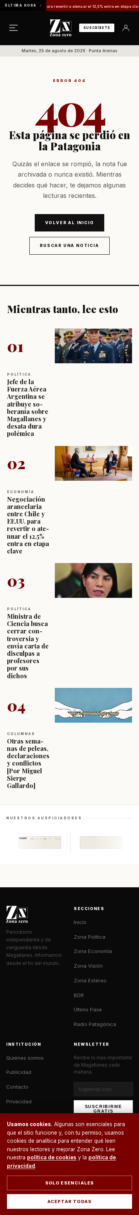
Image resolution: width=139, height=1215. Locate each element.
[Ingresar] (126, 28)
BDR (79, 995)
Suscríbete (96, 28)
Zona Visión (88, 966)
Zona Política (89, 937)
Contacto (17, 1087)
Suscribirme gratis (103, 1108)
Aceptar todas (69, 1201)
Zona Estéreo (90, 980)
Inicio (80, 922)
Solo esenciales (69, 1183)
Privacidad (19, 1101)
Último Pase (88, 1009)
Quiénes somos (25, 1058)
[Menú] (13, 28)
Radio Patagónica (95, 1024)
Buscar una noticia (69, 245)
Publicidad (18, 1072)
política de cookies (51, 1157)
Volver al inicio (69, 222)
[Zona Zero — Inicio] (60, 27)
